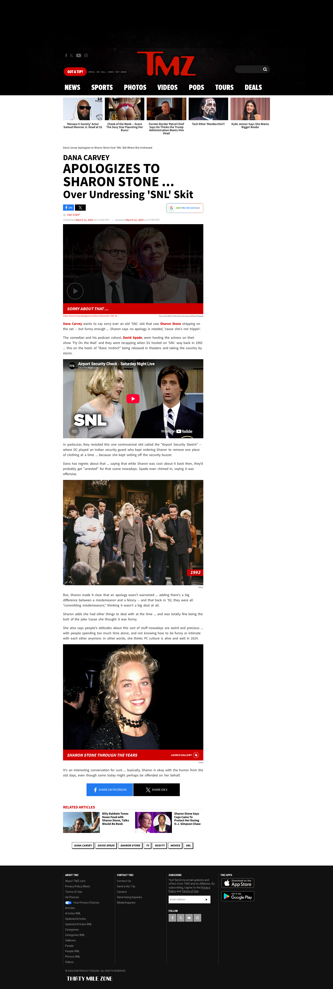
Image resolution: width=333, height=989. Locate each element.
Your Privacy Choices (86, 902)
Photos (135, 87)
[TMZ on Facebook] (66, 55)
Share (112, 789)
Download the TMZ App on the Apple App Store (237, 883)
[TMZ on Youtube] (79, 55)
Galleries (70, 940)
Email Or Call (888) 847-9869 (107, 72)
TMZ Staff (73, 215)
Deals (253, 87)
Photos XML (72, 956)
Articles (70, 908)
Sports (102, 87)
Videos (167, 87)
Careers (122, 891)
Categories (72, 929)
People (69, 945)
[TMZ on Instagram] (86, 55)
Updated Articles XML (78, 924)
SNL (188, 845)
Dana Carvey (83, 845)
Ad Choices (72, 897)
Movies (175, 845)
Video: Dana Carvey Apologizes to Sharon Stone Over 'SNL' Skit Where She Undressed (91, 315)
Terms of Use (73, 891)
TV (147, 845)
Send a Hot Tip (126, 886)
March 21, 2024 (84, 220)
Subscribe (206, 899)
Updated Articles (75, 918)
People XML (72, 951)
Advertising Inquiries (129, 897)
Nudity (160, 845)
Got (75, 71)
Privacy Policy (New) (77, 886)
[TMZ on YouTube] (189, 918)
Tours (224, 87)
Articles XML (73, 913)
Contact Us (124, 881)
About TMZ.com (75, 881)
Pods (196, 87)
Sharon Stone (130, 845)
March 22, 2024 (135, 220)
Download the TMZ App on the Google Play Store (237, 896)
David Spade (106, 845)
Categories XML (75, 935)
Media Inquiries (126, 902)
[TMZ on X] (72, 55)
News (72, 87)
